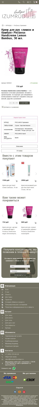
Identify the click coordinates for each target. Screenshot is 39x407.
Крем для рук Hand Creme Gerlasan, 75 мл (10, 186)
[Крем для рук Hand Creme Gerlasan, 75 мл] (10, 170)
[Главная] (3, 25)
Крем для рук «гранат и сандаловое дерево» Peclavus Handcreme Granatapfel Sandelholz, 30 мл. (28, 230)
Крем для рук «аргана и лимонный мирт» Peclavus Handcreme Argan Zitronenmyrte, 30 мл (9, 230)
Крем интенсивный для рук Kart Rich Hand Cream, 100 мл (28, 187)
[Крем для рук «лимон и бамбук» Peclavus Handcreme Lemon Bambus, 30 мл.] (19, 61)
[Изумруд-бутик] (19, 12)
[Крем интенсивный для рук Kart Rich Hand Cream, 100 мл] (29, 170)
